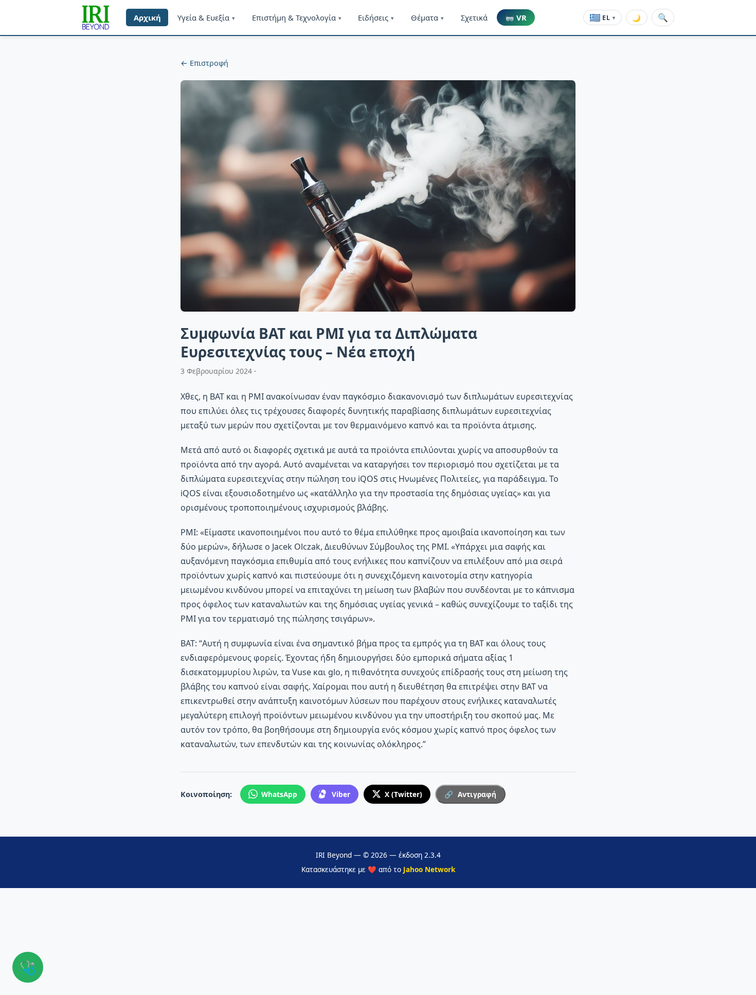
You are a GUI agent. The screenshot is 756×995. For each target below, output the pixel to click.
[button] (96, 17)
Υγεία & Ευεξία (206, 17)
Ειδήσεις (376, 17)
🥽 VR (516, 17)
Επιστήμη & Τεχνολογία (296, 17)
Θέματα (427, 17)
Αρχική (147, 17)
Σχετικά (474, 17)
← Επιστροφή (204, 63)
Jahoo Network (429, 869)
